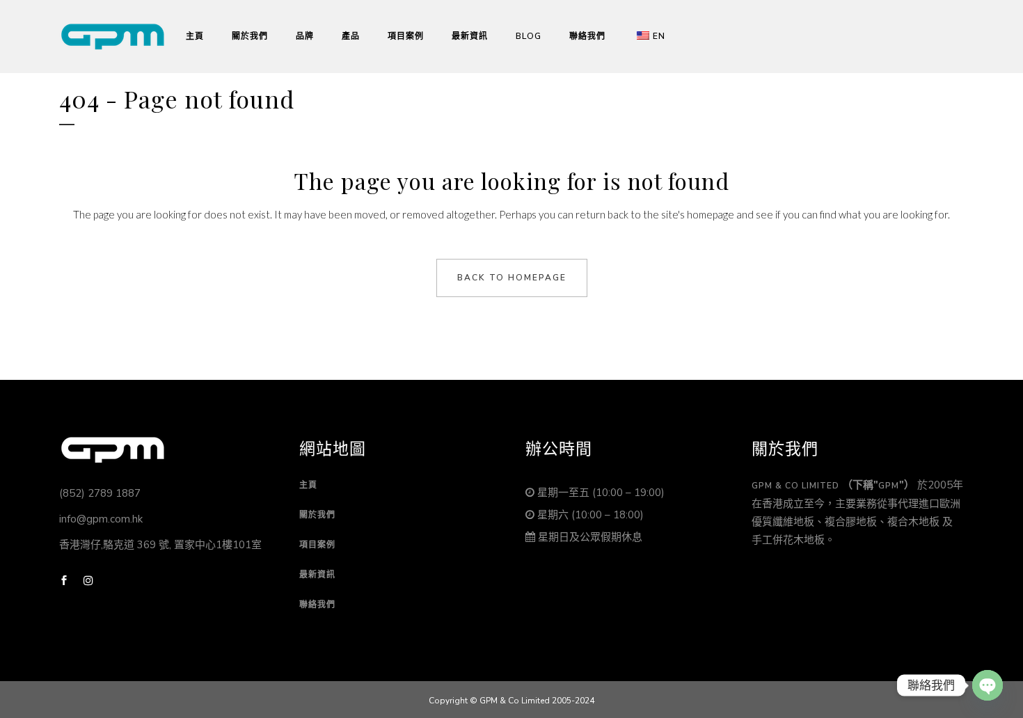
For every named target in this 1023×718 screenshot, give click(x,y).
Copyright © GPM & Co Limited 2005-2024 (511, 700)
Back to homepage (511, 277)
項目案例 (317, 544)
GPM (888, 485)
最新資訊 (317, 574)
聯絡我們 (317, 604)
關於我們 (317, 514)
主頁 (308, 484)
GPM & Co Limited (795, 485)
